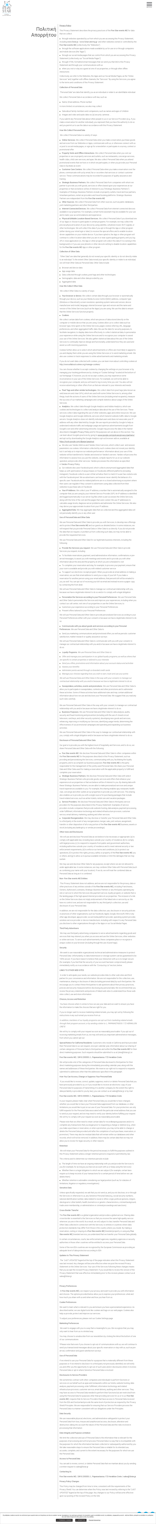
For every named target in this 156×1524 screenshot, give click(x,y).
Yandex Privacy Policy (70, 464)
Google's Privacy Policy (80, 432)
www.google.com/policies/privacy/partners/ (116, 435)
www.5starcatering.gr (88, 42)
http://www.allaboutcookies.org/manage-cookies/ (80, 364)
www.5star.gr (72, 42)
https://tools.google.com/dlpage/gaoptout (77, 441)
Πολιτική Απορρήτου (94, 1520)
